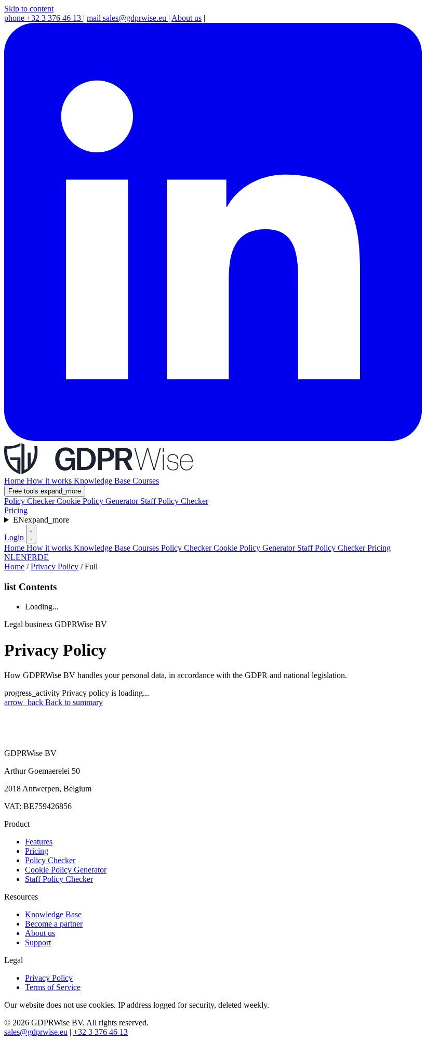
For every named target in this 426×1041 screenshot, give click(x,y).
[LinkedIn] (213, 438)
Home (15, 480)
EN (41, 519)
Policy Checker (30, 501)
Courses (145, 480)
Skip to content (29, 8)
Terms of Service (53, 987)
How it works (50, 480)
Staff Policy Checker (174, 501)
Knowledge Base (103, 480)
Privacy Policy (54, 566)
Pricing (16, 510)
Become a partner (54, 923)
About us (186, 18)
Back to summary (53, 702)
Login (15, 537)
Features (38, 841)
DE (43, 557)
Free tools (44, 491)
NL (10, 557)
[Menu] (31, 534)
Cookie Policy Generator (98, 501)
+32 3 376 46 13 (43, 18)
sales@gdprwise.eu (127, 18)
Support (38, 942)
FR (32, 557)
